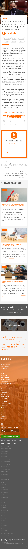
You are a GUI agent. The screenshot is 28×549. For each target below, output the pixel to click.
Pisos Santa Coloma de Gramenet (7, 533)
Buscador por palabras (6, 396)
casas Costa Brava (4, 481)
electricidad (19, 341)
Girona (8, 440)
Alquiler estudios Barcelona (6, 464)
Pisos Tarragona (4, 530)
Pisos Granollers (4, 505)
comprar (3, 339)
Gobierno (24, 341)
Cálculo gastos (4, 405)
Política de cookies (20, 539)
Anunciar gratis (4, 375)
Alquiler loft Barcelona (5, 466)
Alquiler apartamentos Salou (6, 459)
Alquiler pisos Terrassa (5, 476)
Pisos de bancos (4, 398)
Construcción (3, 341)
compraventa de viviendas (20, 339)
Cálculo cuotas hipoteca (6, 403)
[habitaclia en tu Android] (15, 431)
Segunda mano (4, 392)
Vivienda (5, 350)
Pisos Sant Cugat (4, 525)
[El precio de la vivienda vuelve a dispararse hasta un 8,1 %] (14, 272)
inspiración (11, 347)
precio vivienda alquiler (15, 117)
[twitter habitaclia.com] (2, 424)
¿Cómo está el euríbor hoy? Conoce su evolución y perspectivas (11, 245)
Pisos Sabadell (3, 523)
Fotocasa (3, 543)
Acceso (2, 418)
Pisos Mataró (3, 518)
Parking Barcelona (4, 456)
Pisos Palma (3, 512)
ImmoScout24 (13, 543)
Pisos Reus (3, 515)
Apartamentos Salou (4, 451)
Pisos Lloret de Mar (4, 510)
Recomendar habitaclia (6, 383)
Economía (5, 112)
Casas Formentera (4, 482)
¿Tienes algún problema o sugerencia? (10, 436)
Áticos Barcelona (4, 453)
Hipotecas (12, 344)
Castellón (8, 443)
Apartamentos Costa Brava (6, 448)
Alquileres (11, 337)
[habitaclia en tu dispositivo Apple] (6, 431)
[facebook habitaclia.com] (4, 424)
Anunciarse (3, 414)
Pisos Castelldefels (4, 489)
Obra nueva (3, 390)
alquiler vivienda (13, 115)
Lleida (20, 440)
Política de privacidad (11, 539)
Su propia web (4, 416)
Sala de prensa (4, 368)
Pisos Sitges (3, 528)
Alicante (14, 443)
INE (5, 347)
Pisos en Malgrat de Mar (5, 446)
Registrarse (3, 373)
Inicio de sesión (4, 371)
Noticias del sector (5, 366)
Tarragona (14, 440)
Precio (18, 347)
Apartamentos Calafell (5, 479)
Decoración (14, 341)
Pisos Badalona (3, 499)
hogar (18, 344)
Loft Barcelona (3, 454)
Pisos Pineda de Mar (4, 513)
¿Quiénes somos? (4, 362)
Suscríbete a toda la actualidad (14, 312)
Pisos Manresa (3, 517)
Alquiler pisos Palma (4, 474)
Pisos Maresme (3, 458)
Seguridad (3, 540)
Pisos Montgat (3, 520)
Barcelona (3, 440)
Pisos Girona (3, 494)
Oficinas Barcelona (4, 497)
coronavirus (9, 341)
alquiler (6, 115)
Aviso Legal (3, 539)
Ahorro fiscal (4, 407)
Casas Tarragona (4, 487)
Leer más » (9, 220)
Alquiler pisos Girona (4, 471)
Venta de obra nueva (5, 535)
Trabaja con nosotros (5, 381)
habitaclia (11, 33)
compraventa (10, 340)
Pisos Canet (3, 502)
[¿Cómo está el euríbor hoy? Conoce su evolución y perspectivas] (14, 235)
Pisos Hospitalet (4, 507)
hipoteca (4, 344)
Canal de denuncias (10, 540)
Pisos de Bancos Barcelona (5, 461)
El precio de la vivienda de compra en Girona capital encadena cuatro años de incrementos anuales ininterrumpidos (13, 205)
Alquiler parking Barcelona (6, 469)
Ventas (23, 347)
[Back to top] (25, 546)
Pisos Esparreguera (4, 492)
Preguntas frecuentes (5, 364)
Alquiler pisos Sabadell (5, 477)
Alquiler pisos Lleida (4, 472)
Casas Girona (3, 484)
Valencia (2, 443)
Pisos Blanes (3, 500)
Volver (5, 18)
